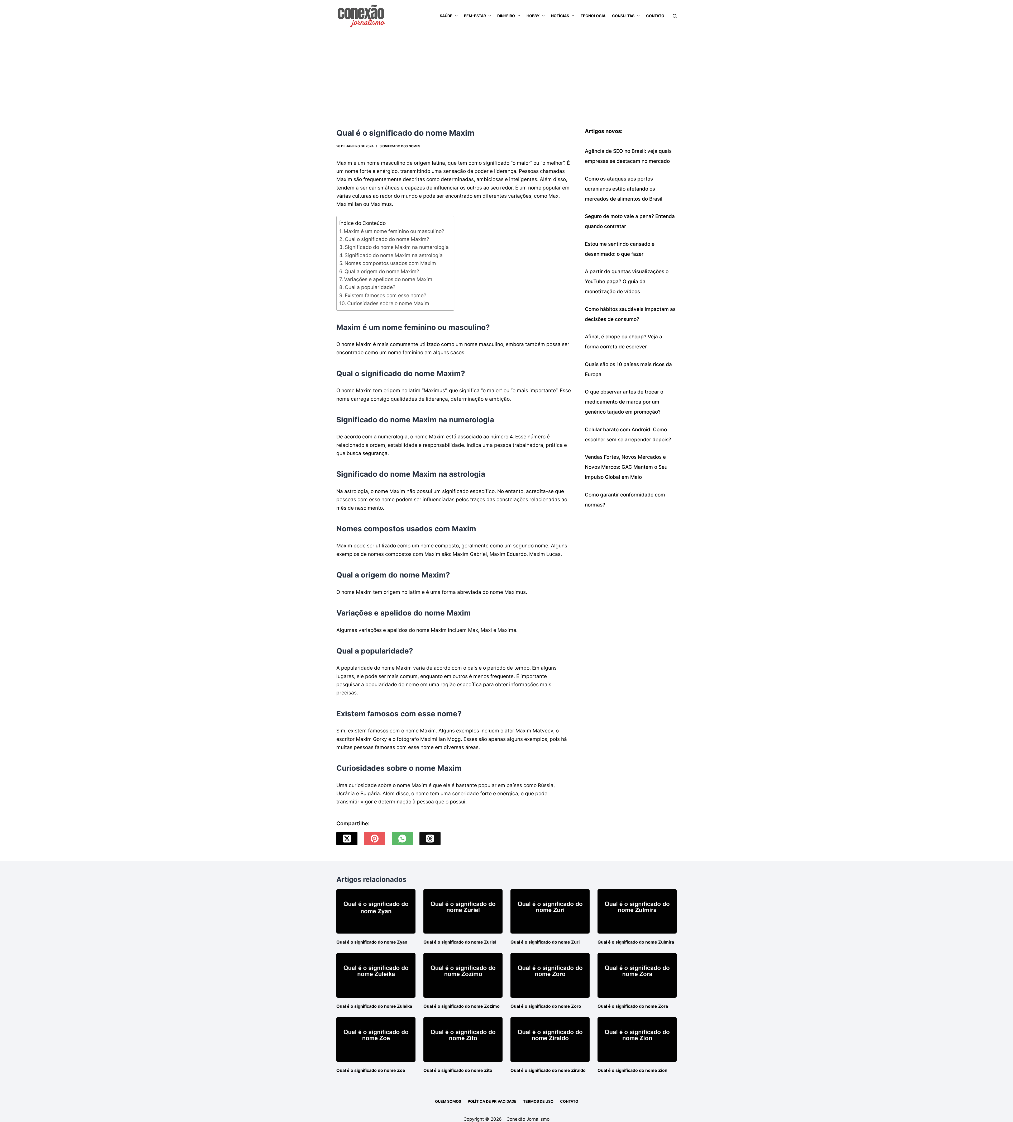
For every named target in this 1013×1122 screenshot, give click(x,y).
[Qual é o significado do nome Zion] (637, 1039)
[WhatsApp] (402, 838)
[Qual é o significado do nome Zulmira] (637, 911)
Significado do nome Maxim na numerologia (397, 247)
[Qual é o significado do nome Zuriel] (463, 911)
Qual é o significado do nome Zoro (545, 1006)
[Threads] (430, 838)
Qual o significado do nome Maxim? (387, 239)
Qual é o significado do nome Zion (632, 1070)
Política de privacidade (492, 1101)
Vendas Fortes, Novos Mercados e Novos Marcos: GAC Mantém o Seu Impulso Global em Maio (626, 467)
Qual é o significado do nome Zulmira (636, 942)
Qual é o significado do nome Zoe (370, 1070)
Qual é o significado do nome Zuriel (459, 942)
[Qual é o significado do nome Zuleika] (375, 975)
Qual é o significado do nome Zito (457, 1070)
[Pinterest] (374, 838)
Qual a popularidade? (370, 287)
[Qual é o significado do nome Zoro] (550, 975)
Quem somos (448, 1101)
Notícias (560, 15)
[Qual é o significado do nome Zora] (637, 975)
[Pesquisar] (675, 16)
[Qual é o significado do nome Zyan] (375, 911)
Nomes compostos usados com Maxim (390, 263)
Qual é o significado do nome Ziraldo (548, 1070)
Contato (655, 15)
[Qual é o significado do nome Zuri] (550, 911)
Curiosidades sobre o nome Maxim (388, 303)
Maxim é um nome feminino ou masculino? (394, 231)
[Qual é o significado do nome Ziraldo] (550, 1039)
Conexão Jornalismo (527, 1119)
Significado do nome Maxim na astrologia (394, 255)
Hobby (533, 15)
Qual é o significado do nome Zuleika (374, 1006)
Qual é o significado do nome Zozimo (461, 1006)
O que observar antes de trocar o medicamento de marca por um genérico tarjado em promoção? (624, 402)
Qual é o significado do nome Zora (633, 1006)
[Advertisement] (506, 71)
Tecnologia (593, 15)
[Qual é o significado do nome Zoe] (375, 1039)
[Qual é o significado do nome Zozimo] (463, 975)
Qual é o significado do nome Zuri (545, 942)
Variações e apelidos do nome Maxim (388, 279)
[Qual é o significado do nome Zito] (463, 1039)
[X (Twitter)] (346, 838)
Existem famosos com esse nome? (385, 295)
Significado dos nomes (400, 146)
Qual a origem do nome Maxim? (382, 271)
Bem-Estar (475, 15)
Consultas (623, 15)
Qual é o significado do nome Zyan (371, 942)
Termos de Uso (538, 1101)
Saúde (446, 15)
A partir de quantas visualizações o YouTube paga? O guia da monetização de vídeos (626, 281)
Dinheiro (506, 15)
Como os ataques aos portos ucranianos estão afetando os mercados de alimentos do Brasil (623, 189)
